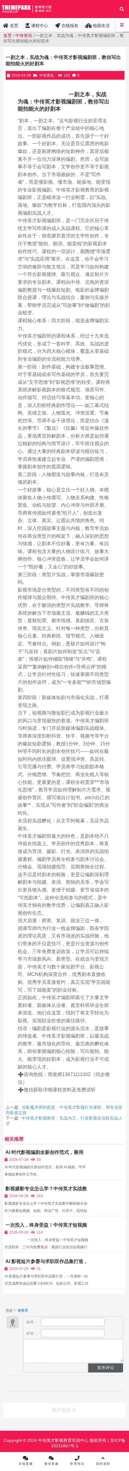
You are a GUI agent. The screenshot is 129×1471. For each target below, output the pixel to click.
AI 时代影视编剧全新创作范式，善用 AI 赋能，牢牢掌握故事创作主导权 (43, 1155)
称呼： (32, 1322)
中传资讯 (23, 35)
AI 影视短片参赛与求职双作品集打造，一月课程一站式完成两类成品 (46, 1264)
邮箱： (32, 1333)
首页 (7, 35)
